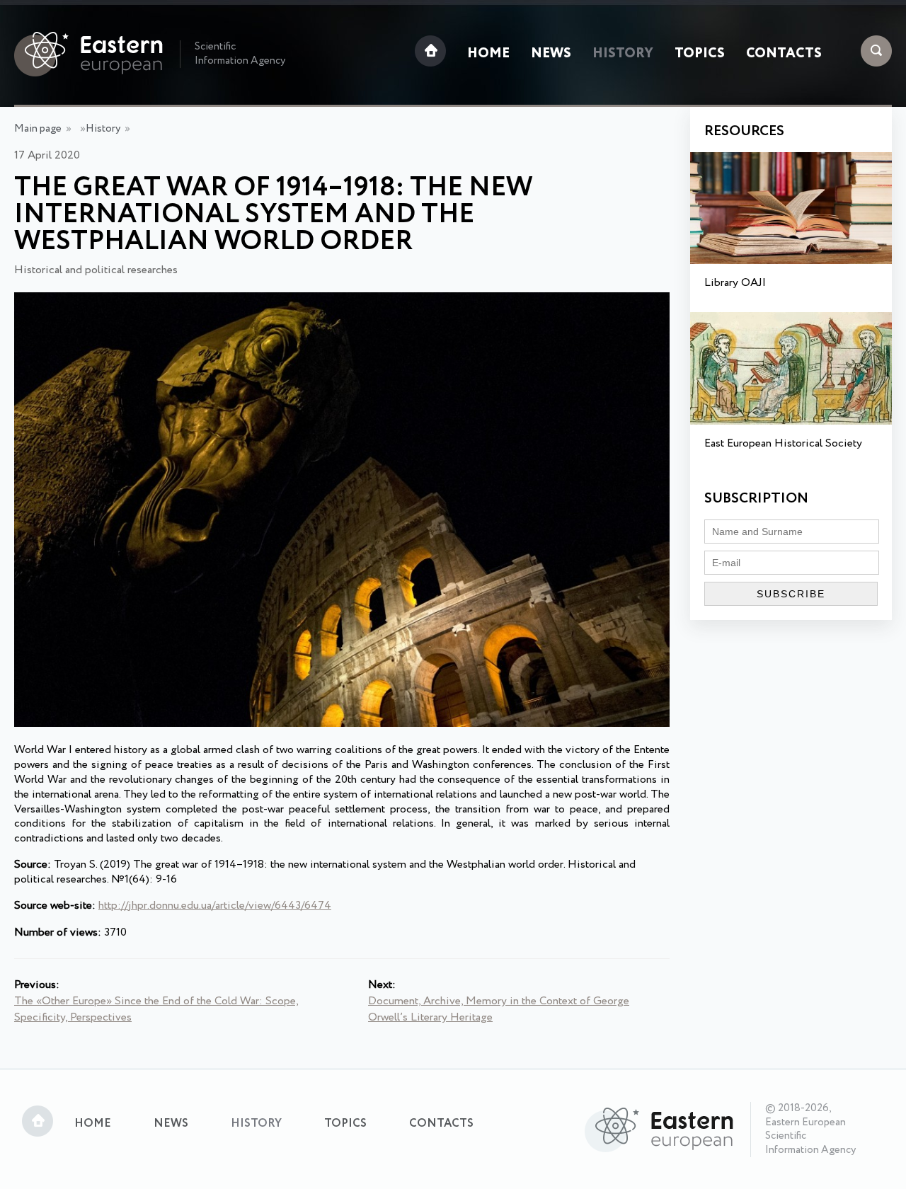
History (622, 54)
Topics (700, 54)
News (551, 54)
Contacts (784, 54)
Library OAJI (735, 283)
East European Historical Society (783, 443)
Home (488, 54)
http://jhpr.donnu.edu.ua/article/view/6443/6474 (214, 905)
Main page (38, 129)
